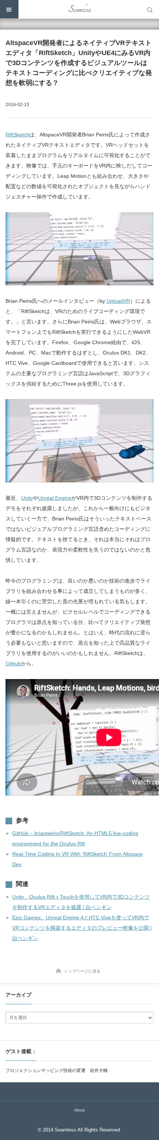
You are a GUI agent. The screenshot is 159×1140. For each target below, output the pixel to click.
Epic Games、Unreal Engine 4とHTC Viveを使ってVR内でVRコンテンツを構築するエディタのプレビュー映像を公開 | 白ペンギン (82, 928)
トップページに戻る (82, 971)
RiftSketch (17, 135)
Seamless (79, 9)
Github (13, 663)
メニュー (9, 9)
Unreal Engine (54, 498)
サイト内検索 (150, 9)
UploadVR (118, 301)
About (79, 1110)
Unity (27, 498)
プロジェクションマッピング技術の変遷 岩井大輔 (57, 1070)
